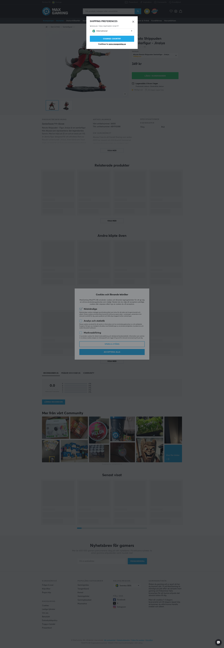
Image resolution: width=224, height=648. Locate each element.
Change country (112, 39)
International (101, 31)
